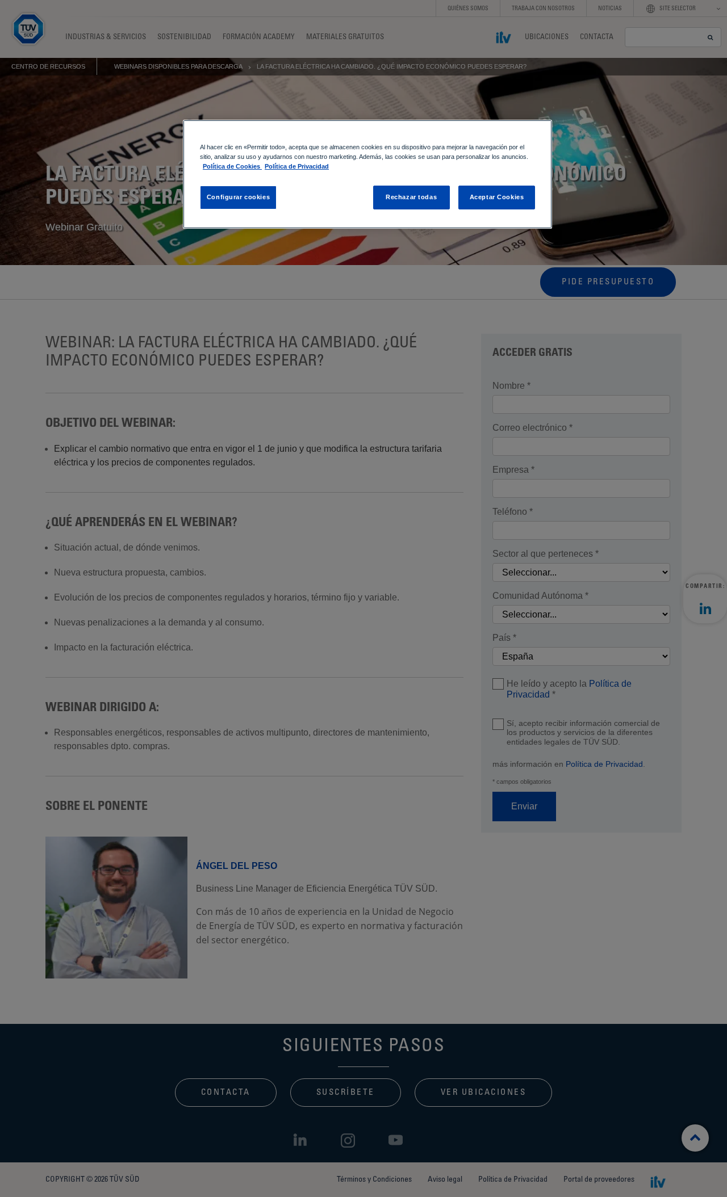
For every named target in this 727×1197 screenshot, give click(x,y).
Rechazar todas (411, 197)
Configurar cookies (238, 197)
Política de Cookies (232, 166)
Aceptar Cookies (497, 197)
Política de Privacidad (297, 166)
